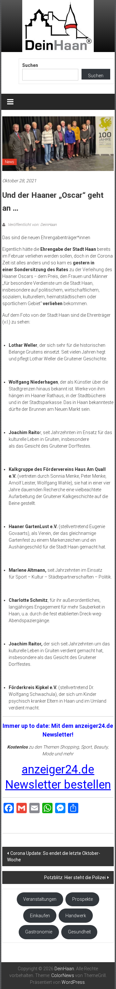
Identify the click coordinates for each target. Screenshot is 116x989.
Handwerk (75, 915)
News (9, 162)
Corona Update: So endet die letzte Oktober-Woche (53, 856)
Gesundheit (79, 931)
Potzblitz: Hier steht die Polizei (75, 877)
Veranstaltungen (39, 899)
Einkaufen (40, 915)
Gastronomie (38, 931)
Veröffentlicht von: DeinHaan (32, 224)
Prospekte (82, 899)
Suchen (30, 65)
